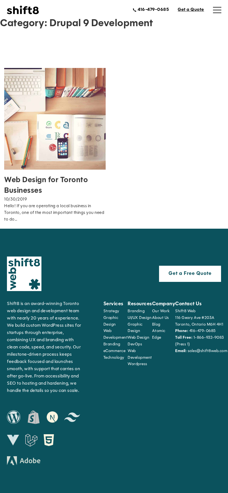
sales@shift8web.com (201, 351)
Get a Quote (191, 10)
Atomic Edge (158, 334)
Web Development (140, 354)
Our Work (161, 311)
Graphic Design (110, 321)
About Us (160, 318)
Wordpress (137, 364)
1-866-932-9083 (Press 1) (199, 341)
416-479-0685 (195, 331)
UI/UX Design (140, 318)
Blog (156, 325)
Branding (111, 344)
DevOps (135, 344)
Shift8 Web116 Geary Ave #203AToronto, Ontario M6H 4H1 (199, 318)
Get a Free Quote (190, 273)
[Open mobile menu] (217, 10)
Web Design (138, 338)
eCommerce (114, 351)
